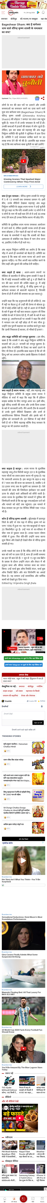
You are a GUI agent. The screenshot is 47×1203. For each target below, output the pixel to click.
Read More (12, 648)
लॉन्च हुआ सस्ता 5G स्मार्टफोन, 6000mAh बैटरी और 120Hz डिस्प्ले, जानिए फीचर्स (9, 1178)
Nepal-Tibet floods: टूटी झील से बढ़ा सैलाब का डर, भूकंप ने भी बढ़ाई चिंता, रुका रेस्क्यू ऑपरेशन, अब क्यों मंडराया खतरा (26, 1154)
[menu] (3, 12)
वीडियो (8, 1096)
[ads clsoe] (45, 1189)
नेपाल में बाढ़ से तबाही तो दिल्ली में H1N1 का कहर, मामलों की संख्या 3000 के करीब (26, 1090)
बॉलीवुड (14, 18)
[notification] (43, 12)
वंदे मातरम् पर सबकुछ (29, 18)
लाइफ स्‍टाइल (8, 691)
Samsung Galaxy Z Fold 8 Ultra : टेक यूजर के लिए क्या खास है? (27, 1178)
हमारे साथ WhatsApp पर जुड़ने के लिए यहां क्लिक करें (23, 658)
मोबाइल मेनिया (11, 1161)
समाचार (4, 18)
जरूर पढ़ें (9, 1073)
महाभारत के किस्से (32, 691)
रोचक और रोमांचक (28, 695)
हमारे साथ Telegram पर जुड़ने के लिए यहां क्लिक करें (23, 665)
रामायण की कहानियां (10, 695)
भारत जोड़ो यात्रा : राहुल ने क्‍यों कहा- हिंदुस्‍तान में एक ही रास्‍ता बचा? (23, 680)
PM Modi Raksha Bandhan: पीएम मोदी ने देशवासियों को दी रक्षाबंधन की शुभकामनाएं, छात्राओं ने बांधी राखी (9, 1154)
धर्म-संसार (19, 691)
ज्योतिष (39, 686)
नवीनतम (9, 1137)
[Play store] (38, 12)
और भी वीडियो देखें (10, 1101)
